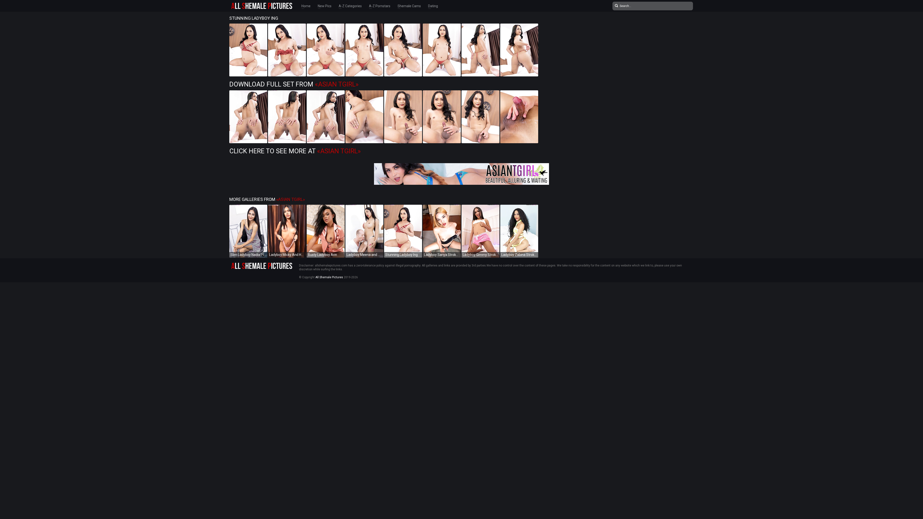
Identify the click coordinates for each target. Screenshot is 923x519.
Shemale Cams (409, 6)
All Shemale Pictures (329, 277)
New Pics (324, 6)
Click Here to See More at (295, 151)
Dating (433, 6)
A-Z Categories (350, 6)
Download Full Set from (294, 84)
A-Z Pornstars (379, 6)
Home (306, 6)
